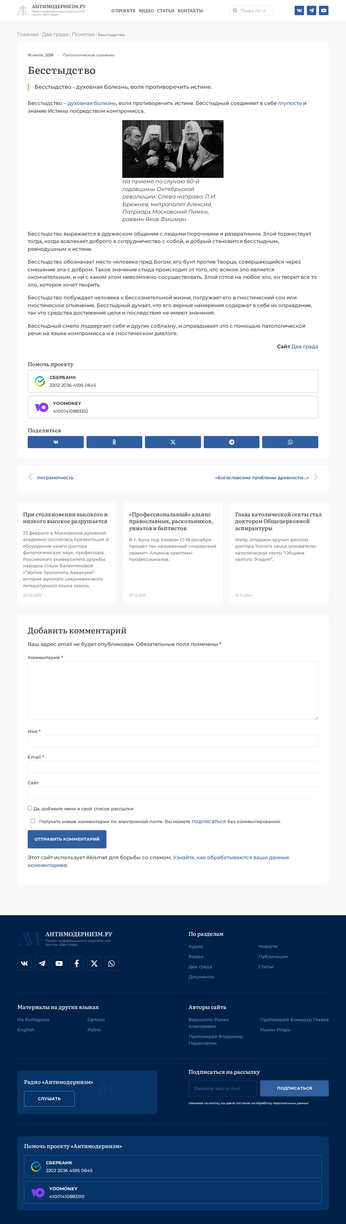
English (25, 1029)
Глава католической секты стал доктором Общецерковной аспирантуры (278, 521)
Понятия (83, 34)
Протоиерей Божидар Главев (294, 1019)
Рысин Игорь (275, 1029)
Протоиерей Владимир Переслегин (216, 1040)
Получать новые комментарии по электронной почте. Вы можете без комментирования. (159, 821)
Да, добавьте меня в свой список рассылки (82, 808)
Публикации (273, 956)
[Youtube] (323, 10)
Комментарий (45, 657)
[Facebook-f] (77, 963)
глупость (290, 103)
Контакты (190, 10)
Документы (201, 976)
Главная (28, 34)
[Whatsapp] (111, 963)
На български (33, 1019)
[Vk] (299, 10)
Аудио (196, 946)
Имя (34, 731)
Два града (55, 34)
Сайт (33, 783)
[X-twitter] (94, 963)
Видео (146, 10)
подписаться (209, 821)
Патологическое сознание (89, 55)
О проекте (123, 10)
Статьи (165, 10)
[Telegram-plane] (311, 10)
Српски (96, 1019)
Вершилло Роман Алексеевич (209, 1023)
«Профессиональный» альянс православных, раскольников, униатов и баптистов (171, 521)
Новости (268, 946)
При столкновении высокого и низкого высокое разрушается (65, 517)
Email (36, 757)
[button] (56, 442)
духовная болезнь (92, 103)
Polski (94, 1029)
